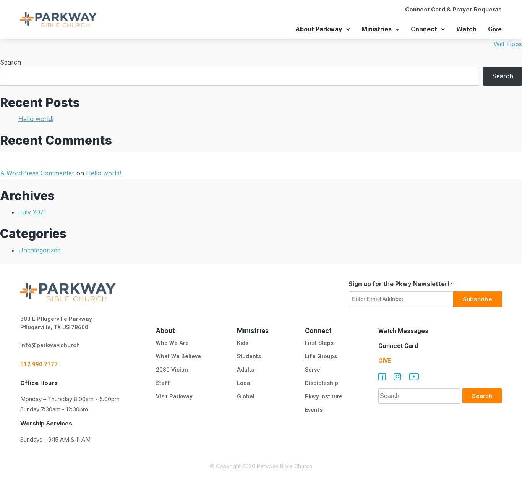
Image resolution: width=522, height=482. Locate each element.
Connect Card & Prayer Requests (453, 9)
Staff (163, 383)
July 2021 (32, 212)
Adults (246, 369)
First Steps (319, 343)
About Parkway (318, 29)
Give (495, 29)
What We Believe (178, 356)
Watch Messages (403, 331)
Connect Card (398, 345)
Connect (424, 29)
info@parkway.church (50, 345)
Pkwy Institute (323, 396)
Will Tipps (508, 44)
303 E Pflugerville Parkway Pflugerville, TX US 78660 (56, 323)
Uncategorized (39, 250)
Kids (242, 343)
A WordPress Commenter (37, 173)
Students (249, 356)
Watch (466, 29)
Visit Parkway (174, 396)
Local (244, 383)
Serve (312, 369)
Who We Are (172, 343)
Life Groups (321, 356)
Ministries (377, 29)
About (165, 331)
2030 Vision (172, 369)
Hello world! (35, 119)
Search (10, 62)
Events (314, 409)
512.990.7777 (39, 364)
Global (246, 396)
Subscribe (477, 299)
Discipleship (321, 383)
